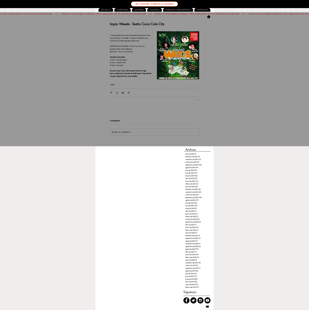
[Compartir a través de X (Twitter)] (117, 92)
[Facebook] (186, 300)
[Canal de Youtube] (207, 300)
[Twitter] (193, 300)
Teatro (112, 84)
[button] (154, 10)
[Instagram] (200, 300)
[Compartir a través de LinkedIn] (123, 92)
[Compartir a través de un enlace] (129, 92)
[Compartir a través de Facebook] (111, 92)
